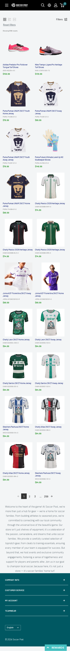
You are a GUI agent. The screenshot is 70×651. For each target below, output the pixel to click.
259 (46, 496)
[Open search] (43, 5)
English (10, 627)
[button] (62, 5)
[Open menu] (6, 5)
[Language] (49, 5)
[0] (62, 5)
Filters (59, 19)
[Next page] (51, 496)
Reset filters (9, 24)
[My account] (55, 5)
